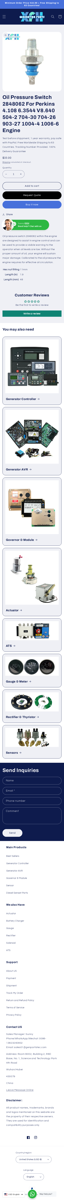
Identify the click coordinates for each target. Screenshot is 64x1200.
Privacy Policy (13, 1015)
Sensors (12, 752)
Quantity (6, 168)
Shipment (11, 986)
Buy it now (32, 204)
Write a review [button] (32, 313)
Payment (11, 978)
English (30, 1177)
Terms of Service (15, 1007)
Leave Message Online (20, 1090)
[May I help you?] (32, 1194)
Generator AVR (17, 469)
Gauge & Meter (17, 681)
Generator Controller (21, 399)
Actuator (12, 610)
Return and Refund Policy (20, 1000)
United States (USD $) (30, 1159)
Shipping (6, 162)
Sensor (10, 885)
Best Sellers (12, 856)
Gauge (10, 928)
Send (12, 833)
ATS (9, 645)
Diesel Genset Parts (17, 893)
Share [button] (9, 214)
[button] (4, 16)
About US (11, 971)
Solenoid (11, 943)
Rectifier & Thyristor (21, 717)
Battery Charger (15, 921)
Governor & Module (20, 539)
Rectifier (11, 935)
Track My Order (14, 993)
